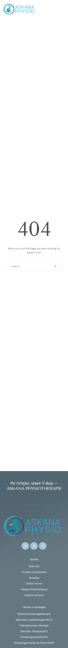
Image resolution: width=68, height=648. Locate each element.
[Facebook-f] (25, 546)
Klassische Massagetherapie (34, 613)
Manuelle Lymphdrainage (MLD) (34, 619)
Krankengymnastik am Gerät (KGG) (34, 642)
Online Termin (34, 583)
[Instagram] (34, 546)
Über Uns (34, 566)
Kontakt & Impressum (34, 572)
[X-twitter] (42, 546)
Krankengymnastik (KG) (34, 637)
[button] (59, 635)
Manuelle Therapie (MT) (34, 631)
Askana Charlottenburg (34, 589)
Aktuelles (34, 577)
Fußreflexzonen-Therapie (34, 625)
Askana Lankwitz (34, 595)
